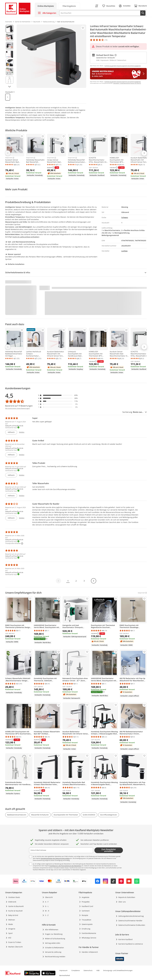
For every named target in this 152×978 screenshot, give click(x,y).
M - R (47, 911)
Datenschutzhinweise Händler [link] (130, 920)
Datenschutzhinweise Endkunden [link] (131, 925)
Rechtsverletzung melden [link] (55, 956)
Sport (10, 933)
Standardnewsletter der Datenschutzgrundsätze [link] (55, 858)
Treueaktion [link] (86, 920)
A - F (46, 902)
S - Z (46, 915)
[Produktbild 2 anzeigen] (9, 37)
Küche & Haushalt (15, 911)
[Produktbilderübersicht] (9, 56)
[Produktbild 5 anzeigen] (9, 63)
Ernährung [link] (86, 929)
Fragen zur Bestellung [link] (53, 934)
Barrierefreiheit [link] (64, 975)
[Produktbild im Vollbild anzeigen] (51, 56)
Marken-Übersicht (15, 947)
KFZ (9, 938)
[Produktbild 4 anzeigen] (9, 54)
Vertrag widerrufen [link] (52, 943)
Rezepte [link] (85, 915)
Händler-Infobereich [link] (90, 952)
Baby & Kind (13, 915)
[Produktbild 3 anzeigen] (9, 46)
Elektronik (12, 902)
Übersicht (49, 897)
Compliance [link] (75, 970)
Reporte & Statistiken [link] (126, 897)
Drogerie (11, 929)
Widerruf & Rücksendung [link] (55, 938)
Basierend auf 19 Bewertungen (19, 406)
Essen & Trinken (14, 942)
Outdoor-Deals (14, 897)
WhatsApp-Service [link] (89, 938)
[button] (58, 395)
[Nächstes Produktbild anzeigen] (9, 86)
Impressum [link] (63, 970)
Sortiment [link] (86, 911)
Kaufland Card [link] (87, 906)
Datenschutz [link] (88, 970)
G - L (47, 906)
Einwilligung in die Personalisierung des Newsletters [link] (65, 866)
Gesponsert (8, 157)
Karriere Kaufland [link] (125, 939)
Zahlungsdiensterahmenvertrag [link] (131, 916)
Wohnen (11, 920)
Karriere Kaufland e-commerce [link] (130, 944)
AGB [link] (97, 970)
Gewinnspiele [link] (87, 924)
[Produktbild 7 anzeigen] (9, 80)
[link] (69, 6)
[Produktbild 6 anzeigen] (9, 71)
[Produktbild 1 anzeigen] (9, 29)
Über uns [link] (122, 902)
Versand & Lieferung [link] (53, 952)
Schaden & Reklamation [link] (54, 947)
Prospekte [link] (86, 902)
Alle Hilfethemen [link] (51, 929)
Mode (10, 924)
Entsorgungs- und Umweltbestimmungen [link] (118, 970)
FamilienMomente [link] (89, 933)
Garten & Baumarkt (16, 906)
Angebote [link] (85, 897)
